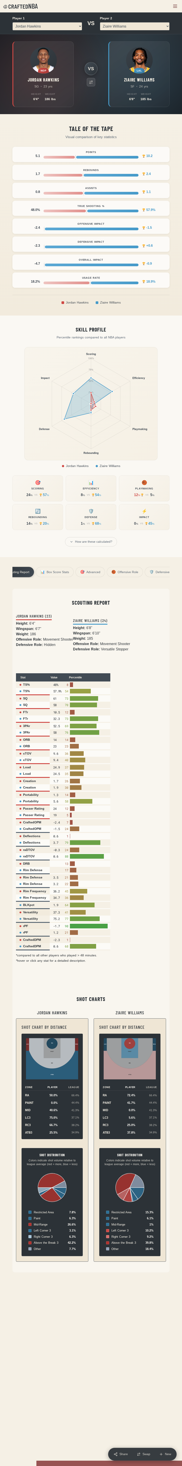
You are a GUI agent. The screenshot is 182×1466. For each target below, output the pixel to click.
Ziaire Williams (110, 302)
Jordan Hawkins (77, 302)
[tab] (55, 572)
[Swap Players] (91, 82)
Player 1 (18, 18)
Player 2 (106, 18)
